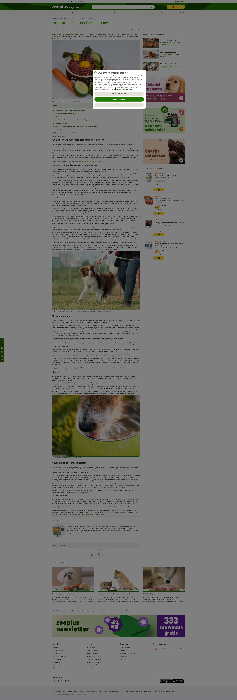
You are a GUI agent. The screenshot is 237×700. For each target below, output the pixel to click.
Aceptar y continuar (119, 99)
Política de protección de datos (124, 89)
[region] (119, 89)
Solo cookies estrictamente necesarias (119, 105)
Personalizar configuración (119, 94)
